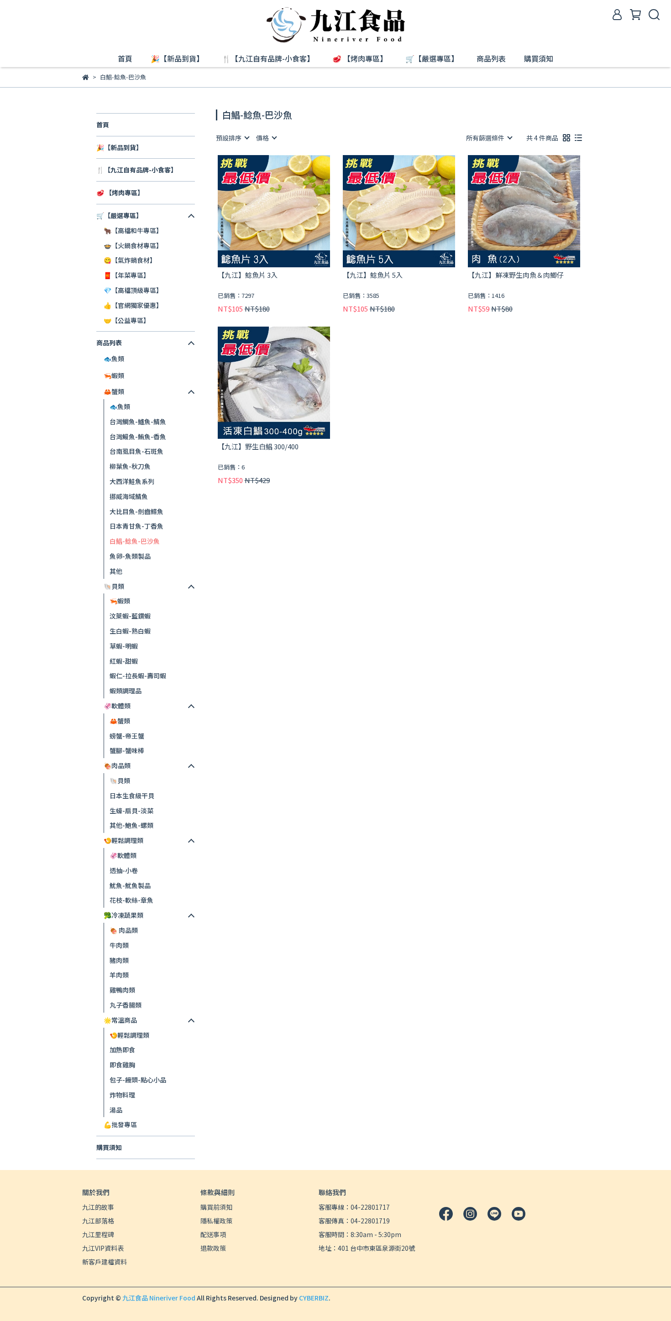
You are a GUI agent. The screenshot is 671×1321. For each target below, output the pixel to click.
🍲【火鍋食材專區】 (133, 245)
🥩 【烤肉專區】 (359, 58)
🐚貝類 (120, 780)
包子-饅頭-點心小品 (138, 1079)
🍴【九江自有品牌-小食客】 (268, 58)
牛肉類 (119, 945)
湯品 (116, 1109)
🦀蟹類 (120, 720)
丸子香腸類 (126, 1004)
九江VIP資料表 (103, 1248)
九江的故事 (98, 1207)
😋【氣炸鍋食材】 (130, 260)
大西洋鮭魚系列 (132, 481)
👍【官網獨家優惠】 (133, 305)
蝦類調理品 (126, 690)
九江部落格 (98, 1220)
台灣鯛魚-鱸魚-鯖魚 (138, 421)
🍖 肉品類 (124, 930)
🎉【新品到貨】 (177, 58)
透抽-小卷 (124, 870)
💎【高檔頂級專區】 (133, 290)
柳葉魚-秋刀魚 (130, 466)
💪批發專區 (120, 1124)
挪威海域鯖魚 (129, 496)
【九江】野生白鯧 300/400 (258, 446)
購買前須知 (216, 1207)
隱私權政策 (216, 1220)
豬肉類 (119, 960)
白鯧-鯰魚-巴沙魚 (135, 541)
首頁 (125, 58)
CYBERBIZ (314, 1297)
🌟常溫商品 (120, 1020)
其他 (116, 571)
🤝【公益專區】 (127, 320)
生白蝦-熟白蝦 (130, 630)
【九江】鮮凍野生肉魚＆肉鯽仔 (516, 275)
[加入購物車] (287, 211)
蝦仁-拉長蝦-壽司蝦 (138, 675)
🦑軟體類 (123, 855)
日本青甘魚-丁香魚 (136, 525)
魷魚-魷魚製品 (130, 885)
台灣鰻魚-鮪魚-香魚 (138, 436)
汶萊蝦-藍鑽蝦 (130, 615)
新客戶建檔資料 (104, 1261)
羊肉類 (119, 974)
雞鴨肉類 (122, 989)
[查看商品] (261, 211)
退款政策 (213, 1248)
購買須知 (538, 58)
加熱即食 (122, 1049)
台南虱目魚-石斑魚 (136, 451)
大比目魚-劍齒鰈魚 (136, 511)
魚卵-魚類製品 (130, 556)
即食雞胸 (122, 1064)
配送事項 (213, 1234)
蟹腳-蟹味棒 (127, 750)
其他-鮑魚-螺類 (131, 825)
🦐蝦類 (120, 600)
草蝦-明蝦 (124, 645)
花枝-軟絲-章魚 (131, 900)
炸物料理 (122, 1094)
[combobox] (232, 138)
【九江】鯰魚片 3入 (248, 275)
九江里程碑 (98, 1234)
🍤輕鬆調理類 (129, 1035)
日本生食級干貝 (132, 795)
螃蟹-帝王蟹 (127, 735)
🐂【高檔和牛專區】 (133, 230)
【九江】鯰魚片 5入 (373, 275)
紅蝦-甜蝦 (124, 661)
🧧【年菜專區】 (127, 275)
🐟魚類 (120, 406)
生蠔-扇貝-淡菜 (131, 810)
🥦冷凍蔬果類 (123, 915)
